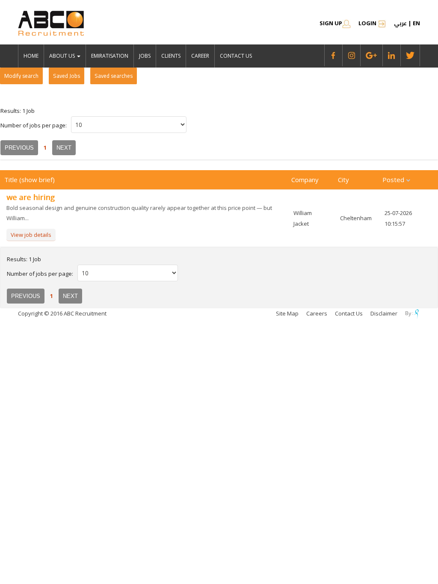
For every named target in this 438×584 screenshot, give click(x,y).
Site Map (287, 313)
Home (31, 55)
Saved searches (114, 76)
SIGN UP (331, 23)
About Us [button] (62, 55)
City (343, 179)
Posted (394, 179)
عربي (400, 23)
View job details (31, 235)
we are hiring (30, 197)
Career (200, 55)
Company (305, 179)
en (416, 23)
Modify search (21, 76)
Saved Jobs (66, 76)
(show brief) (37, 179)
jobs (145, 55)
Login (368, 23)
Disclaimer (383, 313)
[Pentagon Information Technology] (409, 313)
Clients (171, 55)
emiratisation (109, 55)
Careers (316, 313)
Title (11, 179)
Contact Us (236, 55)
